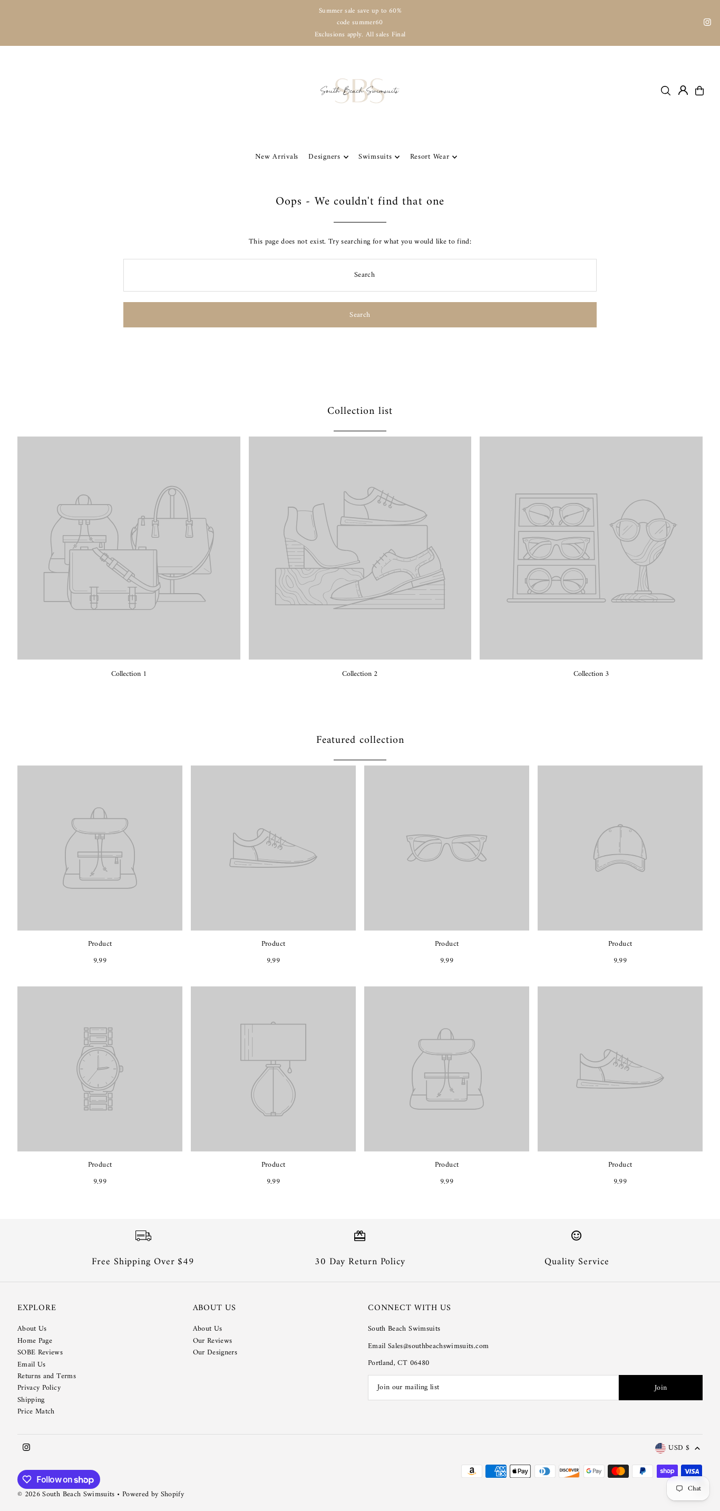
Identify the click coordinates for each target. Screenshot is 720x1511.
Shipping (31, 1400)
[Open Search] (665, 90)
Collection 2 (359, 674)
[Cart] (699, 90)
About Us (32, 1328)
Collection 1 (129, 674)
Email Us (31, 1364)
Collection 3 (591, 674)
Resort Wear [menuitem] (430, 156)
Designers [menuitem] (324, 156)
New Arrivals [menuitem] (276, 156)
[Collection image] (128, 548)
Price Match (36, 1411)
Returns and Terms (46, 1376)
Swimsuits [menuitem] (375, 156)
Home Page (34, 1341)
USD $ (678, 1448)
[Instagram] (707, 24)
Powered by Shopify (153, 1494)
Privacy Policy (39, 1387)
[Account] (683, 90)
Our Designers (215, 1352)
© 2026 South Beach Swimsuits (66, 1494)
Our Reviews (212, 1341)
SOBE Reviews (40, 1352)
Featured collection (360, 740)
